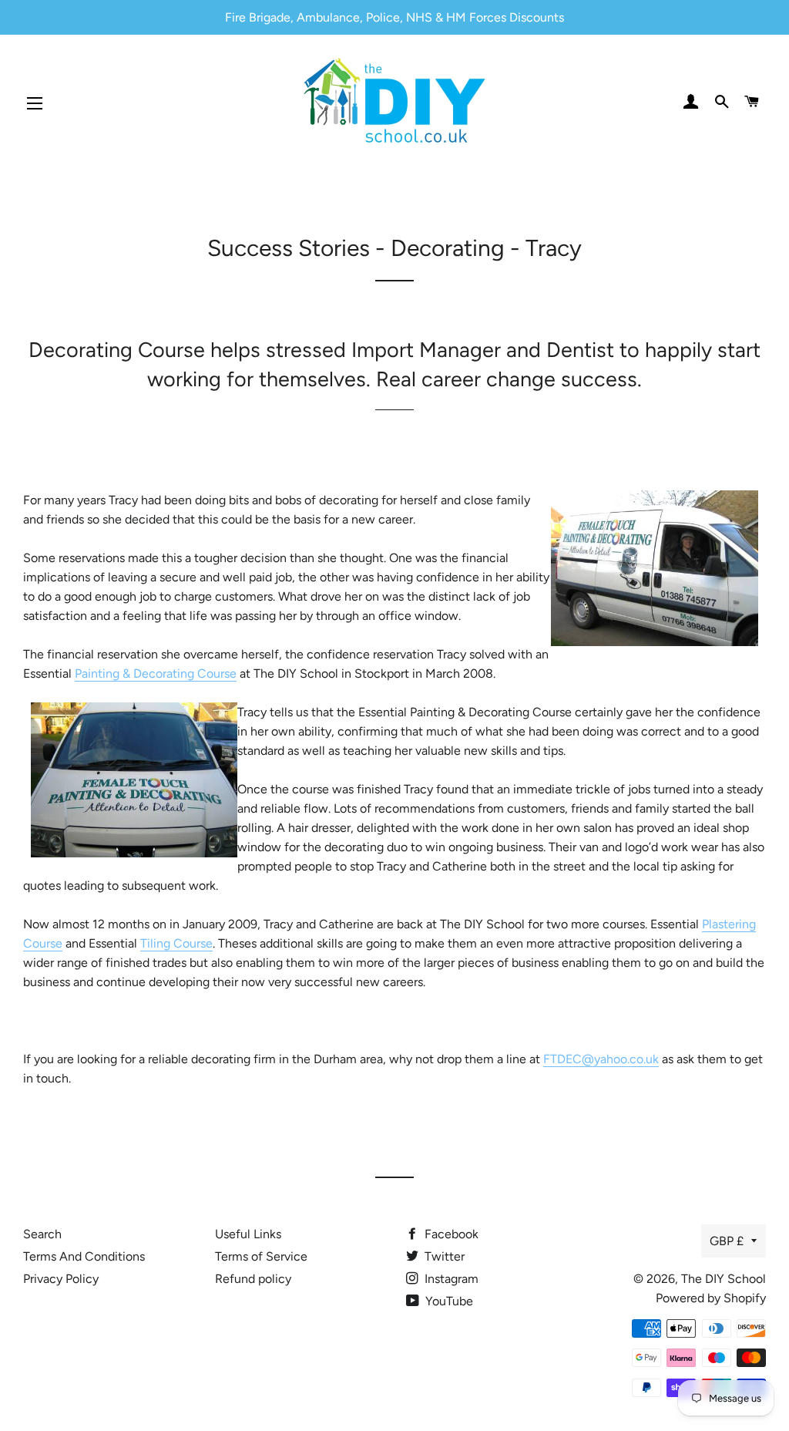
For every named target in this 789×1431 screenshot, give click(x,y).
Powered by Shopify (711, 1298)
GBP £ (727, 1241)
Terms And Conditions (84, 1256)
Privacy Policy (61, 1278)
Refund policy (253, 1278)
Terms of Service (261, 1256)
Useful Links (248, 1234)
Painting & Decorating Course (156, 673)
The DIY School (723, 1278)
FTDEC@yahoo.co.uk (601, 1059)
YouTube (447, 1301)
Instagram (449, 1278)
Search (42, 1234)
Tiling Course (176, 943)
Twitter (443, 1256)
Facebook (449, 1234)
